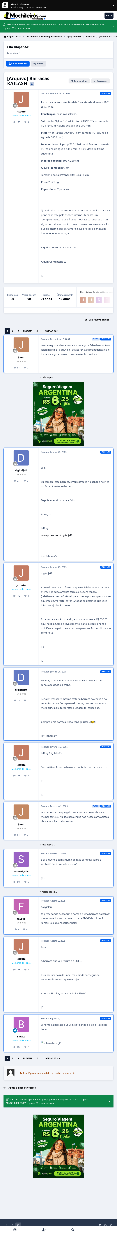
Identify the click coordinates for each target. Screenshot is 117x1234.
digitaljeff (21, 470)
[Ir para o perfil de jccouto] (21, 99)
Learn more (6, 5)
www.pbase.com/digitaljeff (56, 535)
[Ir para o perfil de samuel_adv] (21, 859)
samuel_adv (21, 871)
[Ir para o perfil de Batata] (21, 1024)
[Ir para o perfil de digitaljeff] (21, 457)
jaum (21, 357)
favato (21, 918)
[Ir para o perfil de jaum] (91, 300)
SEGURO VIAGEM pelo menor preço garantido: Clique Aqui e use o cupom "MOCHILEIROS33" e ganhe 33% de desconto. (54, 26)
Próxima (27, 331)
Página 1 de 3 (51, 331)
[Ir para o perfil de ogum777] (107, 300)
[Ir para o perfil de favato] (21, 906)
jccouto (21, 111)
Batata (21, 1036)
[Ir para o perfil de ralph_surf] (99, 300)
